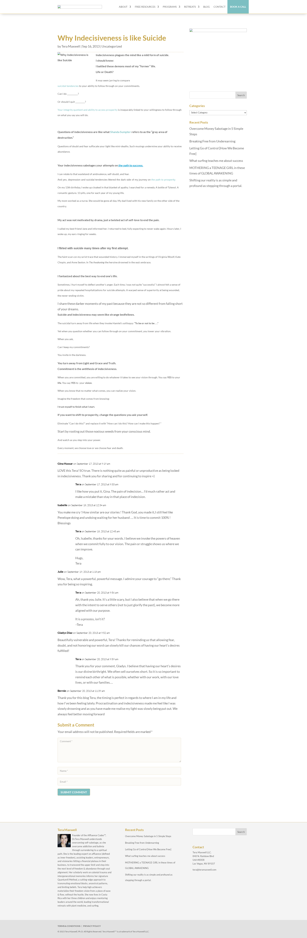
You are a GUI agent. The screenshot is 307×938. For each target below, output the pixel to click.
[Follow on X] (206, 926)
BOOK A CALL (238, 6)
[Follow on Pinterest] (230, 926)
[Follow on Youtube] (222, 926)
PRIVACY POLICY (92, 926)
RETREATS (190, 6)
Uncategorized (112, 46)
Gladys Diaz (65, 632)
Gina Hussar (65, 463)
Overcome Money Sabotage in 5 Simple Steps (148, 836)
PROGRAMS (170, 6)
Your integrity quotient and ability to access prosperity (87, 109)
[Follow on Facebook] (198, 926)
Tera (78, 484)
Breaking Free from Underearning (212, 141)
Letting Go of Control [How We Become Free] (148, 849)
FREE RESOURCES (145, 6)
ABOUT (123, 6)
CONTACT (219, 6)
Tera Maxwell (70, 46)
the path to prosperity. (163, 179)
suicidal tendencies (68, 85)
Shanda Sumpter (120, 132)
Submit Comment (74, 792)
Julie (60, 571)
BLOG (206, 6)
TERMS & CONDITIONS (69, 926)
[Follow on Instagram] (214, 926)
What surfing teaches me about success (216, 161)
